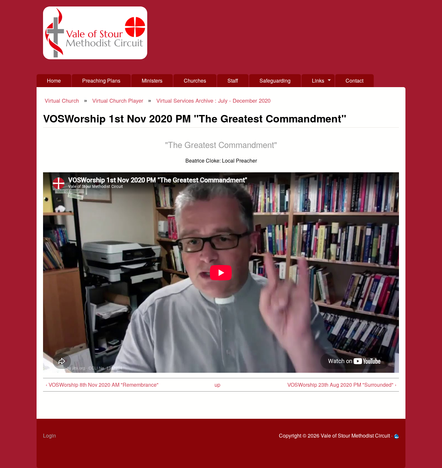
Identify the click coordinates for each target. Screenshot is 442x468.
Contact (354, 80)
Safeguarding (275, 80)
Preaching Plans (101, 80)
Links (313, 82)
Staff (232, 80)
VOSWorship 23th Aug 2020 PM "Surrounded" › (341, 384)
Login (49, 435)
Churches (195, 80)
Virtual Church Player (117, 100)
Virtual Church (62, 100)
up (217, 384)
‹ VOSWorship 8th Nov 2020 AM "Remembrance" (102, 384)
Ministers (152, 80)
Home (54, 80)
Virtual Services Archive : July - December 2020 (213, 100)
